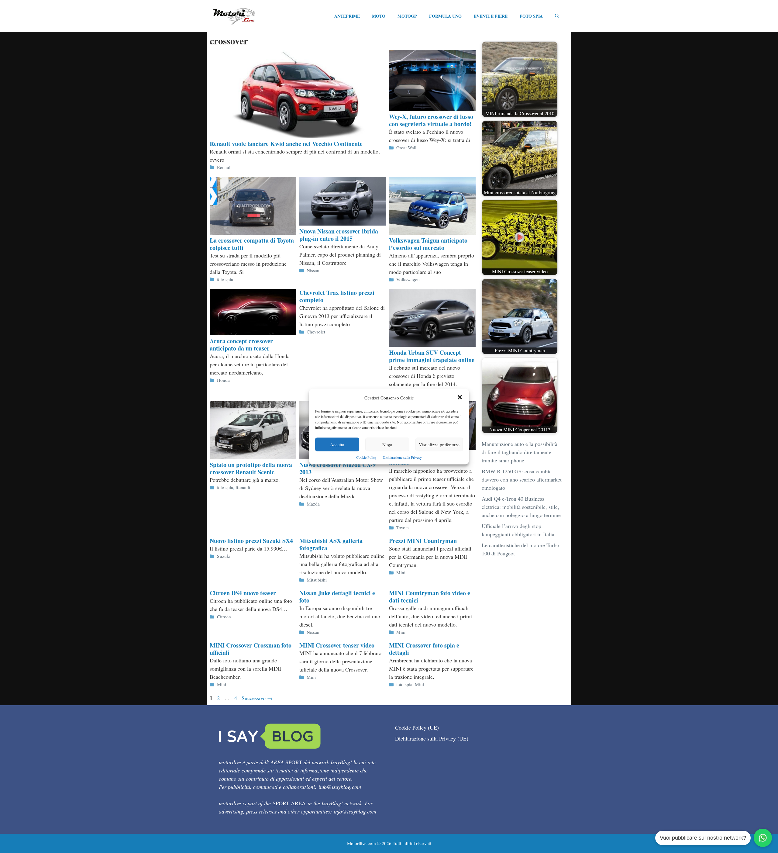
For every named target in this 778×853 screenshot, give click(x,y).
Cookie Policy (366, 457)
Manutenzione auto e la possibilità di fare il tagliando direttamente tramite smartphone (519, 452)
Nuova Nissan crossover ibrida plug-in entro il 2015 (338, 235)
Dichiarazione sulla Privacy (402, 457)
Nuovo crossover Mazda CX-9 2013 (337, 468)
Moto (378, 16)
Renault (224, 167)
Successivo (257, 698)
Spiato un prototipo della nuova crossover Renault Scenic (251, 468)
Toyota (402, 527)
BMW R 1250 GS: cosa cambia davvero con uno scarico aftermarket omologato (522, 479)
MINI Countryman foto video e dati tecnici (429, 597)
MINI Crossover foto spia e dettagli (424, 649)
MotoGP (407, 16)
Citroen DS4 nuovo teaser (243, 593)
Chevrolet (316, 332)
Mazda (313, 504)
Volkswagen (408, 279)
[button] (460, 397)
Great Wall (406, 147)
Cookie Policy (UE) (417, 727)
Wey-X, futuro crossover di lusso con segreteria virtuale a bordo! (431, 120)
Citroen (224, 616)
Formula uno (445, 16)
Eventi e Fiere (491, 16)
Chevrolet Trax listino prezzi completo (336, 296)
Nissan (313, 270)
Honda (223, 380)
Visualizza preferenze (439, 444)
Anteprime (347, 16)
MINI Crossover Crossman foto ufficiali (250, 649)
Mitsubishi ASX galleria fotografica (331, 544)
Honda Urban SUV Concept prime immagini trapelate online (431, 356)
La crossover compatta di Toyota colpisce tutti (252, 244)
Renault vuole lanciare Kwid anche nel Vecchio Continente (286, 143)
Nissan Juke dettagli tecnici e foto (337, 597)
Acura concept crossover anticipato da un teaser (241, 345)
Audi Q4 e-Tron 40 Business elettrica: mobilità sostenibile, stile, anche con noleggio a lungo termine (521, 507)
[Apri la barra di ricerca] (557, 16)
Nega (387, 444)
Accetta (337, 444)
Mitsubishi (317, 580)
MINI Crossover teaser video (336, 645)
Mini (400, 572)
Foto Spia (531, 16)
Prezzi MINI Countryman (423, 540)
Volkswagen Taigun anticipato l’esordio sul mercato (428, 244)
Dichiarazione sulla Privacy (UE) (431, 738)
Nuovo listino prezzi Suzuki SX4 (251, 540)
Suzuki (223, 556)
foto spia (225, 279)
